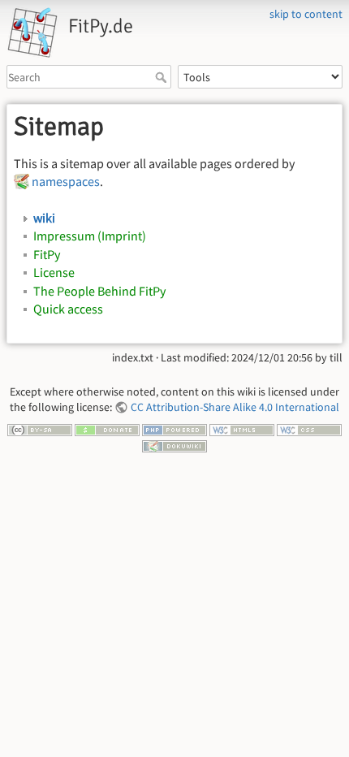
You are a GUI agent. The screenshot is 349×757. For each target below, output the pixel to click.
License (54, 272)
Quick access (68, 309)
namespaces (66, 181)
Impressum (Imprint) (89, 235)
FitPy (46, 254)
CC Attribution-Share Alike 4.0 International (235, 407)
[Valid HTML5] (241, 429)
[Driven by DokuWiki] (174, 444)
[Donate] (107, 429)
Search (162, 77)
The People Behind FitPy (99, 291)
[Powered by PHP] (174, 429)
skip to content (306, 13)
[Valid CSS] (309, 429)
